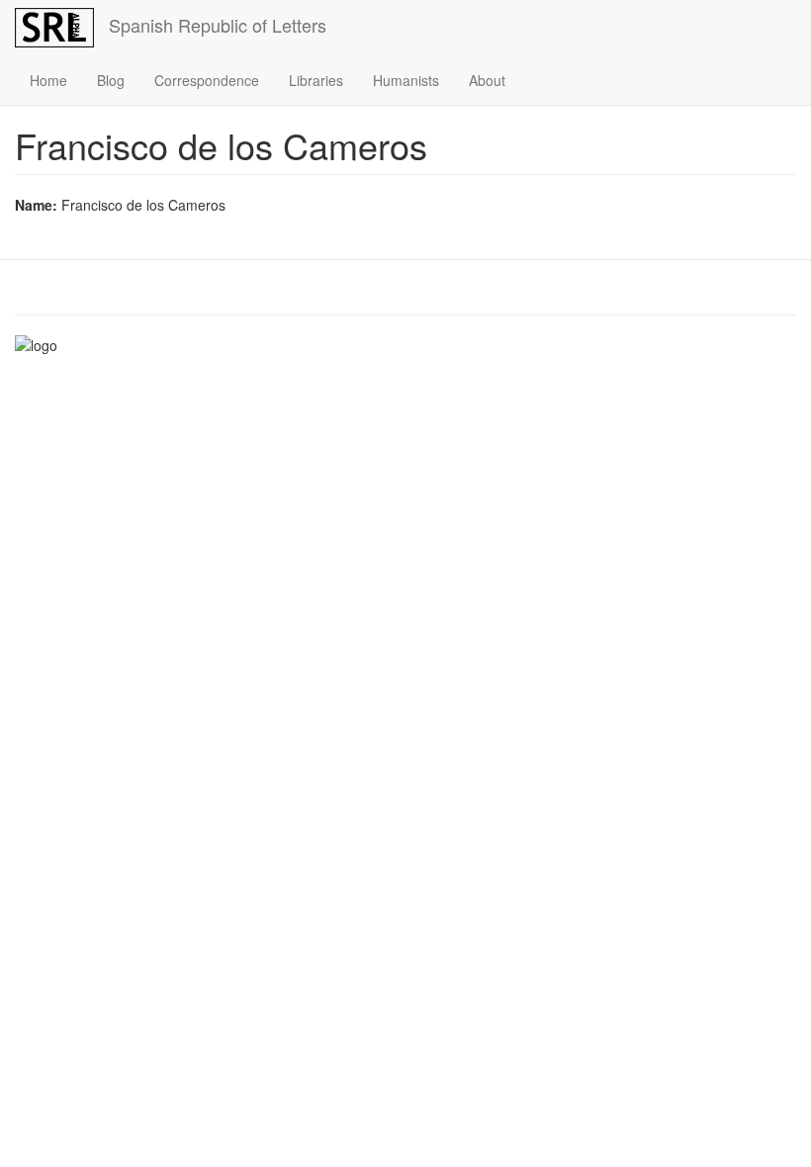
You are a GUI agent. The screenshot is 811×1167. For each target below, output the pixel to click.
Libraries (316, 80)
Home (48, 80)
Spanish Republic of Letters (217, 25)
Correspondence (206, 80)
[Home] (62, 27)
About (487, 80)
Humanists (406, 80)
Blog (111, 80)
